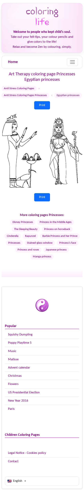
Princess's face (67, 242)
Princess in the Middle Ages (55, 222)
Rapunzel (30, 236)
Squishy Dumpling (20, 334)
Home (13, 62)
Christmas (15, 376)
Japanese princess (56, 249)
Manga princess (42, 256)
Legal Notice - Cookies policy (27, 453)
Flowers (13, 384)
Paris (11, 409)
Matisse (13, 359)
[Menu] (72, 62)
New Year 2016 (18, 400)
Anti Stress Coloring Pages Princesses (25, 95)
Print (42, 105)
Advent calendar (19, 367)
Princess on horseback (57, 229)
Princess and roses (28, 249)
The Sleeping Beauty (26, 229)
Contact (13, 461)
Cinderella (12, 236)
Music (12, 351)
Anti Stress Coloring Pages (19, 88)
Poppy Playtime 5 (20, 342)
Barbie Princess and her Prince (59, 236)
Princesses (14, 242)
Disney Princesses (23, 222)
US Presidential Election (24, 392)
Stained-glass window (40, 242)
